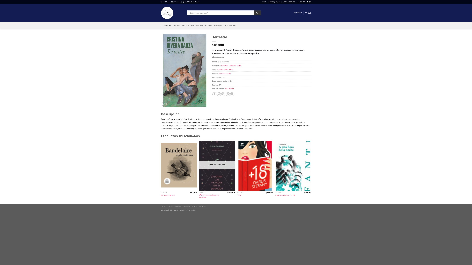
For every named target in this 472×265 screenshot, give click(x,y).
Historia (209, 25)
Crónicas (224, 65)
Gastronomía (230, 25)
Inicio (264, 2)
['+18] (255, 166)
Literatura (166, 25)
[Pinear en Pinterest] (228, 94)
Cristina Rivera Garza (225, 69)
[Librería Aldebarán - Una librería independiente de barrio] (167, 13)
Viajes (239, 65)
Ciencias (218, 25)
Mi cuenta (301, 2)
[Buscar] (257, 12)
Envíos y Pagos (274, 2)
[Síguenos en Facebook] (307, 2)
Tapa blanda (229, 89)
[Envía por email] (223, 94)
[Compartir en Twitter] (219, 94)
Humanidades (197, 25)
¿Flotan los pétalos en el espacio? (209, 196)
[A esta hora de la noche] (293, 166)
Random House (225, 73)
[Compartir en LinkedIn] (232, 94)
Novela (185, 25)
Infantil (176, 25)
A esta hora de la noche (285, 195)
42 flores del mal (168, 195)
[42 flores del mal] (179, 166)
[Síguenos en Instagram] (309, 2)
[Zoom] (164, 104)
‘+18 (239, 195)
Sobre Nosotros (289, 2)
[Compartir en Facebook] (214, 94)
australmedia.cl (190, 210)
